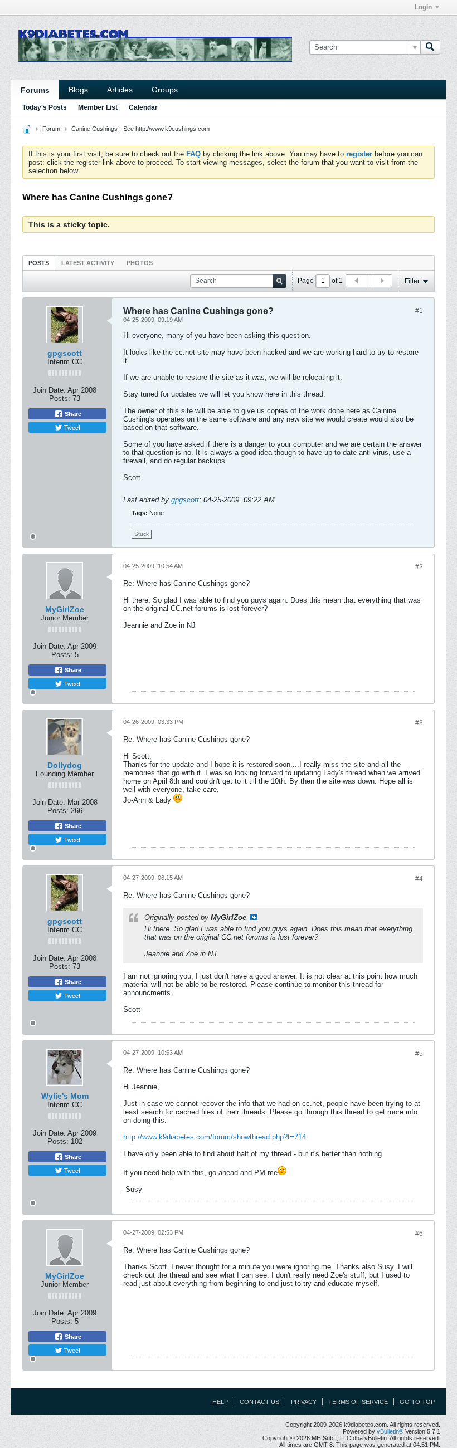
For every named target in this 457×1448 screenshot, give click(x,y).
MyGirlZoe (64, 609)
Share (72, 413)
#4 (419, 879)
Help (220, 1401)
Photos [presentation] (140, 263)
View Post (253, 917)
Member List (98, 107)
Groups (165, 89)
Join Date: (49, 390)
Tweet (71, 427)
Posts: (59, 398)
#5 (419, 1054)
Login (423, 7)
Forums (35, 90)
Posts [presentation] (38, 263)
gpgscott (64, 353)
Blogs (78, 89)
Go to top (417, 1401)
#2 (419, 567)
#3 (419, 723)
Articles (120, 89)
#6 (419, 1233)
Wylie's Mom (65, 1096)
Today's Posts (44, 107)
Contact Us (259, 1401)
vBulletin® (390, 1431)
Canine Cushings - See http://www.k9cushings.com (140, 128)
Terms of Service (358, 1401)
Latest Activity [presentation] (87, 263)
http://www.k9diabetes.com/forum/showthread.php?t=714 (214, 1137)
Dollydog (64, 765)
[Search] (430, 47)
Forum (51, 128)
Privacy (304, 1401)
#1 (419, 311)
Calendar (143, 107)
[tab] (38, 262)
